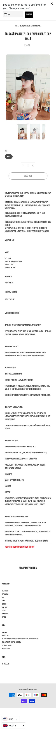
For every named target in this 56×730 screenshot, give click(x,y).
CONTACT (4, 632)
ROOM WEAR (5, 614)
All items (5, 591)
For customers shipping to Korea (11, 642)
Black (8, 157)
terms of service (7, 645)
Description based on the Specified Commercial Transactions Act (20, 639)
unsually (25, 689)
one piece (4, 607)
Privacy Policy (6, 636)
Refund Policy (6, 649)
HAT (3, 597)
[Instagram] (4, 669)
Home (16, 26)
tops (3, 601)
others (4, 617)
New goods (5, 594)
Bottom (4, 604)
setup (3, 611)
